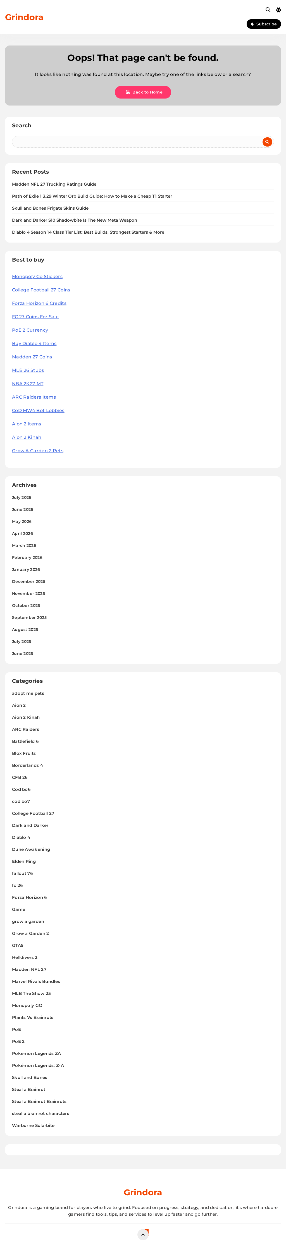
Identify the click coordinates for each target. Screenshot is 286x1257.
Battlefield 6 (25, 741)
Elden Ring (24, 861)
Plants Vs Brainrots (33, 1017)
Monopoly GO (27, 1005)
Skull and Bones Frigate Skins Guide (50, 208)
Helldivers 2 (25, 957)
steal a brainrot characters (40, 1113)
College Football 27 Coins (41, 290)
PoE (16, 1029)
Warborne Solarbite (33, 1125)
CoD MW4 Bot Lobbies (38, 410)
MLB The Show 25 (31, 993)
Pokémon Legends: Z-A (38, 1065)
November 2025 (28, 593)
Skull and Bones (29, 1077)
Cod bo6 (21, 789)
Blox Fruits (24, 753)
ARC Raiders (25, 729)
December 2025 (28, 581)
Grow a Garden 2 (30, 933)
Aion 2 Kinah (27, 437)
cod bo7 (21, 801)
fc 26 (17, 885)
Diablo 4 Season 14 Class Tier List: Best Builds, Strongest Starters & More (88, 232)
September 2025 (29, 617)
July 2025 (21, 641)
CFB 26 (20, 777)
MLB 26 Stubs (28, 370)
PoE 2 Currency (30, 330)
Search (22, 125)
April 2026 (22, 533)
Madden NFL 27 (29, 969)
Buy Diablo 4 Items (34, 343)
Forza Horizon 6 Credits (39, 303)
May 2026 (22, 521)
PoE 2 (18, 1041)
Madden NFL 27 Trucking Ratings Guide (54, 184)
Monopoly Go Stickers (37, 276)
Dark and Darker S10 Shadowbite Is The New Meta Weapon (74, 220)
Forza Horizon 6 (29, 897)
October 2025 (26, 605)
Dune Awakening (31, 849)
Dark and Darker (30, 825)
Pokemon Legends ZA (36, 1053)
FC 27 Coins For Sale (35, 316)
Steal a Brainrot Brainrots (39, 1101)
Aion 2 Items (26, 424)
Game (18, 909)
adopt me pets (28, 693)
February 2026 (27, 557)
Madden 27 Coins (32, 357)
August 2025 (25, 629)
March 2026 (24, 545)
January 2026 (26, 569)
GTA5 (17, 945)
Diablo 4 (21, 837)
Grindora (24, 17)
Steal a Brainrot (29, 1089)
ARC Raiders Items (34, 397)
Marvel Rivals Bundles (36, 981)
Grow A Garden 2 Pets (37, 450)
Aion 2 (19, 705)
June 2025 (22, 653)
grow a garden (28, 921)
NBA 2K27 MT (27, 383)
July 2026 (22, 497)
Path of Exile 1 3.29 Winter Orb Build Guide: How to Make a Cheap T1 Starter (92, 196)
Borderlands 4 (27, 765)
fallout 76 (22, 873)
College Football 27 (33, 813)
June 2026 (23, 509)
